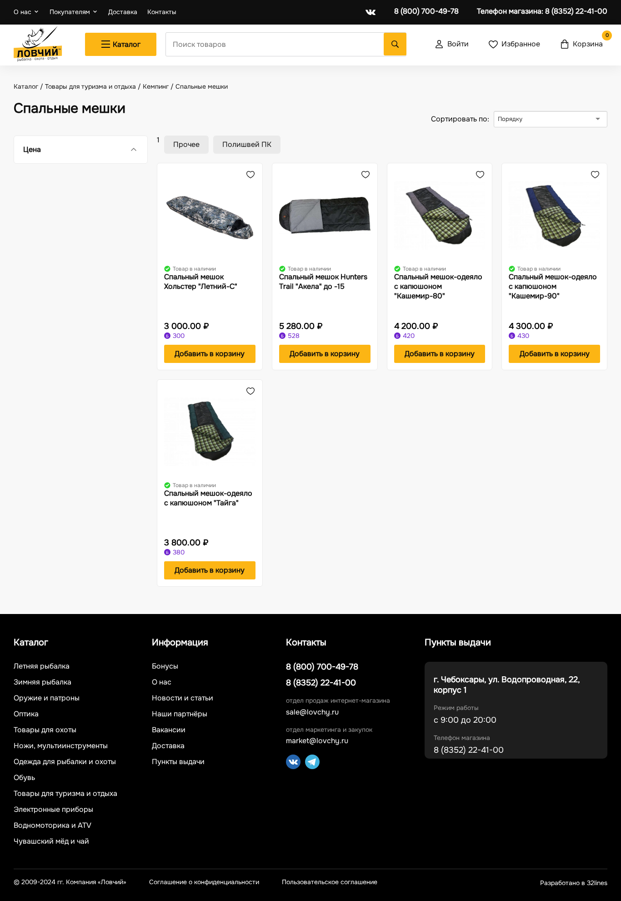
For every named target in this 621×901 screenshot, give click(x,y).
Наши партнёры (179, 714)
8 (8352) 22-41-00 (542, 11)
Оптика (26, 714)
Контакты (161, 12)
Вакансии (168, 730)
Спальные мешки (201, 86)
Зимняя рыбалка (42, 682)
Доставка (122, 12)
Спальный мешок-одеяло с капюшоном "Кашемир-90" (553, 286)
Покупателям (70, 12)
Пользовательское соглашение (329, 882)
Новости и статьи (182, 698)
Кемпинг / (159, 86)
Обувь (24, 777)
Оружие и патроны (47, 698)
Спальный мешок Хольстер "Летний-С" (200, 281)
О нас (22, 12)
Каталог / (29, 86)
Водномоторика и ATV (52, 825)
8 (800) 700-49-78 (426, 11)
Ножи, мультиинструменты (61, 745)
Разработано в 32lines (573, 883)
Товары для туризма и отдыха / (94, 86)
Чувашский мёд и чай (51, 841)
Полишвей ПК (246, 144)
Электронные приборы (53, 809)
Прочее (186, 144)
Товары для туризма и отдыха (65, 793)
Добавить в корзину (210, 353)
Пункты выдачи (178, 761)
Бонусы (165, 666)
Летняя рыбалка (42, 666)
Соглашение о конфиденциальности (204, 882)
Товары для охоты (45, 730)
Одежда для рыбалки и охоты (65, 761)
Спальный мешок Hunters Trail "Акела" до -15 (323, 281)
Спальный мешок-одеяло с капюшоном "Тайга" (208, 498)
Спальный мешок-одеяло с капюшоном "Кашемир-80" (438, 286)
